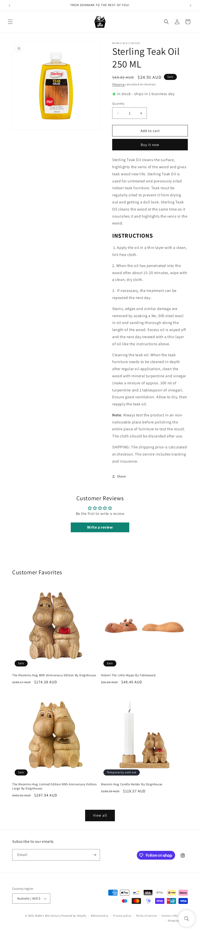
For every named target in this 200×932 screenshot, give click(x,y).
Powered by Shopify (73, 915)
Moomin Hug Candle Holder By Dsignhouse (131, 784)
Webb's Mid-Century (48, 915)
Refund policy (99, 915)
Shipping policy (178, 920)
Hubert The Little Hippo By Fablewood (128, 675)
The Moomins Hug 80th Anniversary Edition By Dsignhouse (54, 675)
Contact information (174, 915)
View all (100, 815)
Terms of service (146, 915)
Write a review (100, 527)
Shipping (118, 84)
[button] (10, 21)
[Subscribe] (94, 855)
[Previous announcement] (9, 5)
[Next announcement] (190, 5)
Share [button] (121, 476)
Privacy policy (122, 915)
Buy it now (150, 144)
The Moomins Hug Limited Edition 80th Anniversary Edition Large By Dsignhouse (54, 786)
